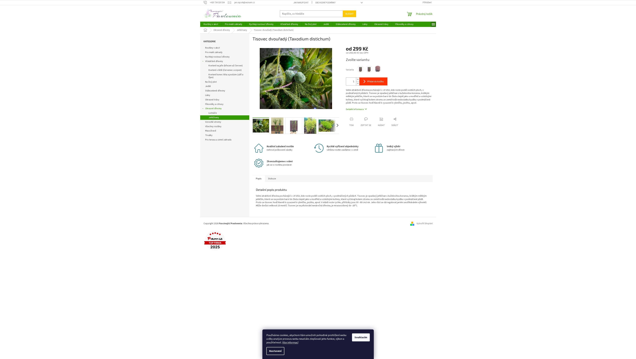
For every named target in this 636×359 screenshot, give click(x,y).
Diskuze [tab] (272, 178)
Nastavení (275, 351)
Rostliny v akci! (212, 48)
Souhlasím (360, 337)
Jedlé (208, 86)
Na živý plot (211, 82)
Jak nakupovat (301, 2)
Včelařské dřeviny (214, 61)
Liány (207, 95)
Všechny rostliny (213, 126)
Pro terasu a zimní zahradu (218, 139)
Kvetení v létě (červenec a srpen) (225, 70)
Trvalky (208, 135)
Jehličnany (214, 117)
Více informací (290, 342)
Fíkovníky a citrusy (214, 104)
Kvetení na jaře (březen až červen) (226, 65)
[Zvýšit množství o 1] (357, 79)
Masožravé (210, 130)
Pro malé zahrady (213, 52)
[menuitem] (210, 24)
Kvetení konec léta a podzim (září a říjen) (226, 76)
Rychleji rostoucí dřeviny (217, 57)
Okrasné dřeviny (213, 108)
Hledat (349, 13)
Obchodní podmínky (325, 2)
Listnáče (213, 113)
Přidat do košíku (375, 81)
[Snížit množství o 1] (357, 83)
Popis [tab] (259, 178)
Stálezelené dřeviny (215, 90)
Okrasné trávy (212, 99)
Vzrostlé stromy (213, 122)
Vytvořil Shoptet (425, 223)
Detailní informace (355, 109)
